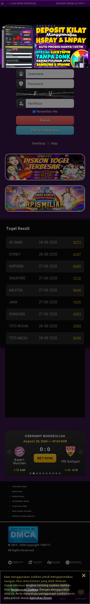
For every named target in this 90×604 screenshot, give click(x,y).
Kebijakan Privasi (41, 597)
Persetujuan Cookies (24, 589)
